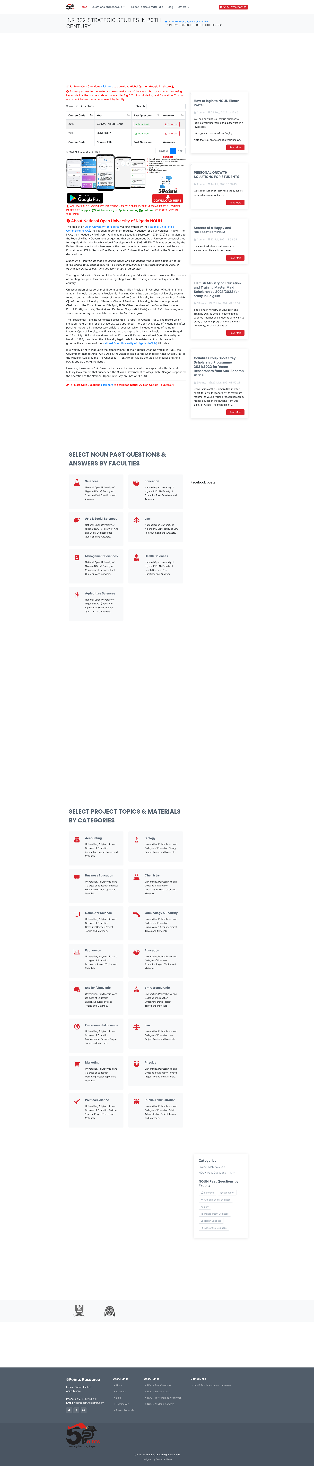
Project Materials (213, 1167)
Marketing (92, 1062)
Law (147, 518)
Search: (140, 106)
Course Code (76, 115)
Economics (93, 950)
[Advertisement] (126, 62)
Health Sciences (156, 556)
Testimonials (122, 1404)
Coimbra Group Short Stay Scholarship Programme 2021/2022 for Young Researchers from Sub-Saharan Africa (219, 366)
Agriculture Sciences (100, 593)
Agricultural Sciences (215, 1227)
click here (107, 86)
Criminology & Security (161, 913)
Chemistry (152, 875)
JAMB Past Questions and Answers (212, 1385)
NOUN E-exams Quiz (158, 1391)
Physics (150, 1062)
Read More (235, 147)
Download (143, 124)
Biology (150, 838)
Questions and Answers (107, 7)
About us (121, 1391)
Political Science (97, 1100)
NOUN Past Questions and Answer (190, 21)
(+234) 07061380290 (234, 7)
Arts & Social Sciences (101, 518)
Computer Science (98, 913)
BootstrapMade (164, 1459)
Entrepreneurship (157, 987)
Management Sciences (101, 556)
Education (152, 481)
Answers (169, 115)
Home (83, 7)
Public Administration (160, 1100)
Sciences (91, 481)
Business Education (99, 875)
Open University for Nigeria (102, 226)
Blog (170, 7)
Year (100, 115)
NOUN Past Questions (217, 1172)
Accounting (93, 838)
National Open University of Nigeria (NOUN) (130, 343)
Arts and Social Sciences (216, 1199)
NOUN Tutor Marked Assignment (164, 1398)
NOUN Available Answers (160, 1404)
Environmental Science (101, 1025)
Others (182, 7)
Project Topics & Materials (146, 7)
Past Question (143, 115)
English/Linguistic (98, 987)
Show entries (80, 106)
